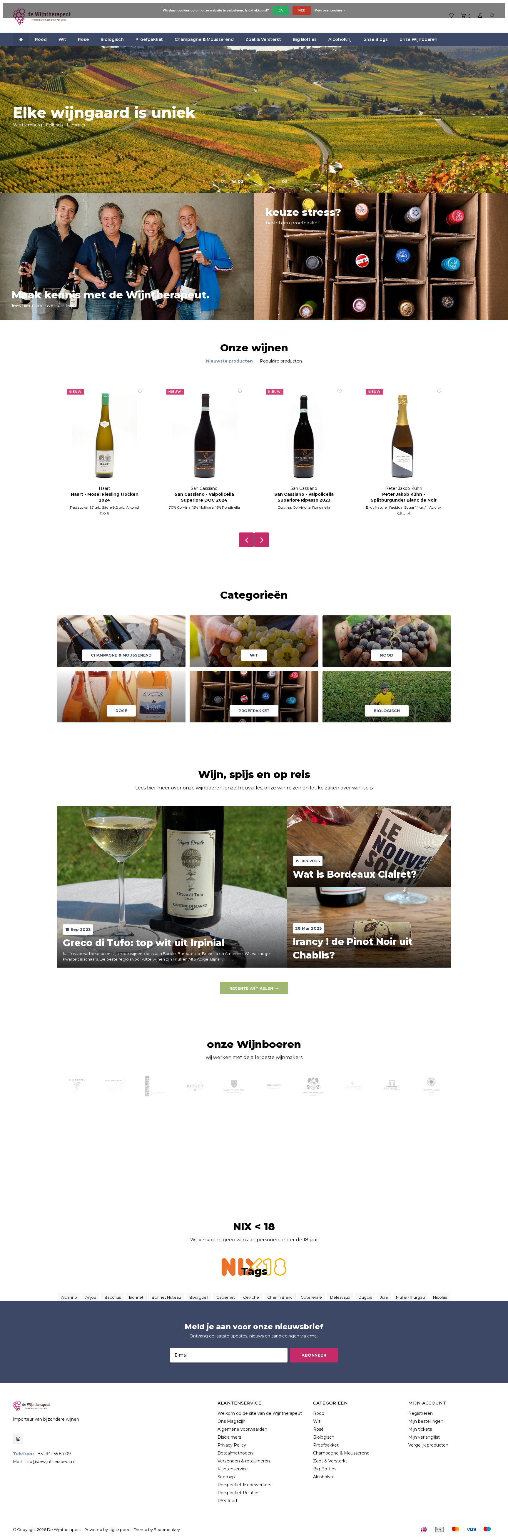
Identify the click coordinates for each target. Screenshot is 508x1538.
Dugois (365, 1297)
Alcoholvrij (340, 39)
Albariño (69, 1297)
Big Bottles (305, 39)
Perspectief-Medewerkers (244, 1484)
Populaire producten (281, 361)
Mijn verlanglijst (424, 1437)
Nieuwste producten (229, 361)
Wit (62, 39)
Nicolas (440, 1297)
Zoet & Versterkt (263, 39)
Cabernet (225, 1297)
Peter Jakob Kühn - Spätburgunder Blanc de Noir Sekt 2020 (304, 497)
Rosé (83, 39)
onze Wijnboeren (418, 39)
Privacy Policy (232, 1445)
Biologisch (112, 39)
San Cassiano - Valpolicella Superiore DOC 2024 (104, 497)
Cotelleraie (311, 1297)
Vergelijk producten (428, 1445)
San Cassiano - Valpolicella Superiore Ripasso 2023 (204, 497)
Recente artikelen (251, 988)
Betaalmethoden (235, 1453)
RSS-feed (227, 1500)
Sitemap (226, 1476)
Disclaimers (229, 1437)
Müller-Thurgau (410, 1297)
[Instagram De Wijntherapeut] (18, 1439)
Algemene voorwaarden (242, 1429)
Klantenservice (233, 1469)
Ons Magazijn (231, 1421)
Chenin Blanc (280, 1297)
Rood (41, 39)
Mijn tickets (420, 1429)
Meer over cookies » (330, 10)
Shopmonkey (167, 1529)
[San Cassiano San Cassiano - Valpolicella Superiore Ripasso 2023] (204, 437)
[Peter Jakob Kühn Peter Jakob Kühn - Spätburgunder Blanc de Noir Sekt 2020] (304, 437)
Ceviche (251, 1297)
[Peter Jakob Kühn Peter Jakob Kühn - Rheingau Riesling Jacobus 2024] (403, 437)
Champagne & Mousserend (204, 39)
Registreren (420, 1413)
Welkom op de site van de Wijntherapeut (260, 1413)
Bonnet (136, 1297)
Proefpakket (149, 39)
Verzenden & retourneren (244, 1461)
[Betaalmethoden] (424, 1529)
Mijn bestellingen (425, 1421)
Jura (384, 1297)
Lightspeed (120, 1529)
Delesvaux (340, 1297)
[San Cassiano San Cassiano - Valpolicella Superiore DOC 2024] (104, 437)
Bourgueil (198, 1297)
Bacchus (112, 1297)
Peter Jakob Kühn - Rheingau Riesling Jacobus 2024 (403, 497)
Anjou (90, 1297)
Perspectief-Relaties (238, 1492)
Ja (281, 10)
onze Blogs (375, 39)
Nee (301, 10)
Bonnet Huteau (166, 1297)
